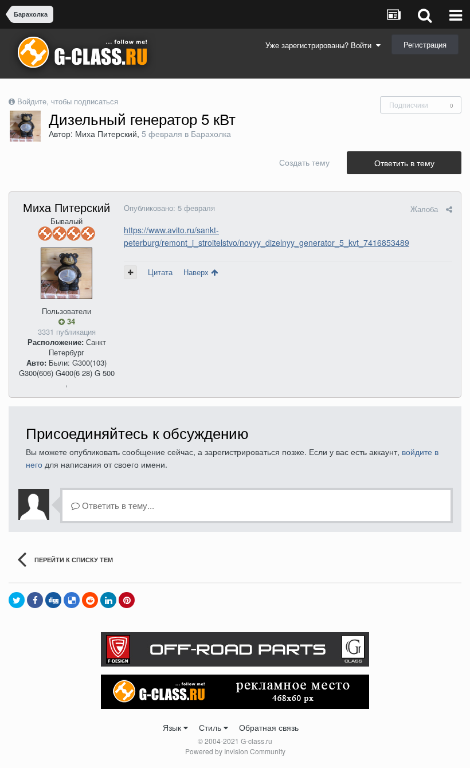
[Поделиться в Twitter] (17, 600)
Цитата (160, 272)
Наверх (197, 272)
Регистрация (425, 44)
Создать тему (304, 162)
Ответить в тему (404, 163)
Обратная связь (269, 727)
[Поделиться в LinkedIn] (108, 600)
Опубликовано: (169, 207)
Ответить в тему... (117, 505)
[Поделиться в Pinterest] (127, 600)
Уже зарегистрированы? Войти (320, 45)
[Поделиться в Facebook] (35, 600)
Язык (173, 727)
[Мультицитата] (130, 272)
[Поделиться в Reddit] (90, 600)
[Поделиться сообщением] (449, 208)
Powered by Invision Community (235, 751)
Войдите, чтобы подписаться (67, 101)
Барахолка (211, 133)
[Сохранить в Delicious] (72, 600)
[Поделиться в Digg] (53, 600)
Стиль (211, 727)
